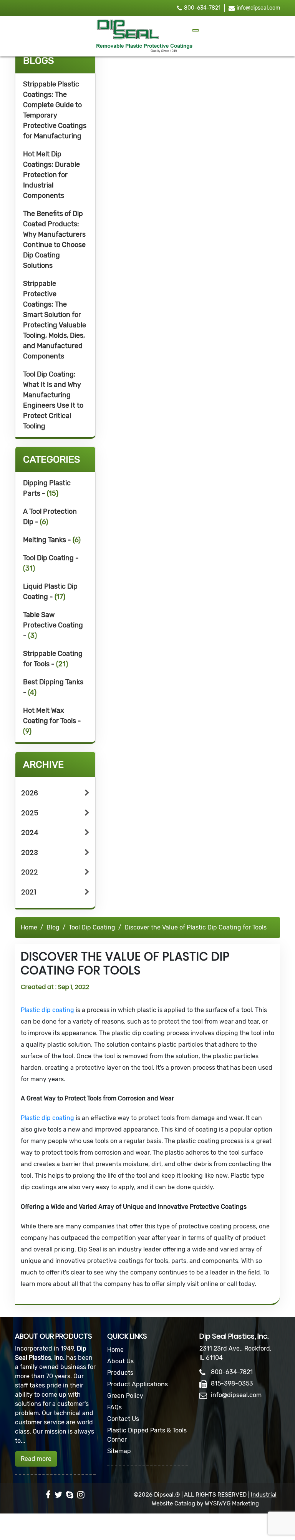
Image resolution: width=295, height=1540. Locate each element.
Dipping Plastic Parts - (47, 488)
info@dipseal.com (258, 8)
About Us (120, 1361)
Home (29, 927)
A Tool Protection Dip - (50, 516)
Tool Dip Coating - (51, 563)
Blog (53, 927)
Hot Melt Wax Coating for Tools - (52, 720)
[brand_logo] (144, 36)
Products (120, 1372)
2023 (29, 852)
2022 (29, 872)
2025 (29, 813)
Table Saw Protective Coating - (53, 625)
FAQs (114, 1407)
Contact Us (123, 1418)
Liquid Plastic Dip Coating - (50, 591)
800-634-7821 (202, 8)
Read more (36, 1458)
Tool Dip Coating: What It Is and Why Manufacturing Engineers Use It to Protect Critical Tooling (53, 400)
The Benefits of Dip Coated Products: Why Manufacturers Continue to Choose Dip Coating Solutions (54, 239)
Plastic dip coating (48, 1010)
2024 (29, 832)
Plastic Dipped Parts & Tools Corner (147, 1435)
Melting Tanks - (52, 540)
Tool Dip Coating (92, 927)
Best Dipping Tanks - (53, 687)
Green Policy (125, 1395)
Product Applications (137, 1384)
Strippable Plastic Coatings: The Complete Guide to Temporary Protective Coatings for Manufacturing (54, 110)
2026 (29, 793)
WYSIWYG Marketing (232, 1503)
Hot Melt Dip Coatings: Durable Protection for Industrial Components (51, 175)
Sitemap (119, 1451)
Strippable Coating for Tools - (53, 658)
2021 (28, 892)
